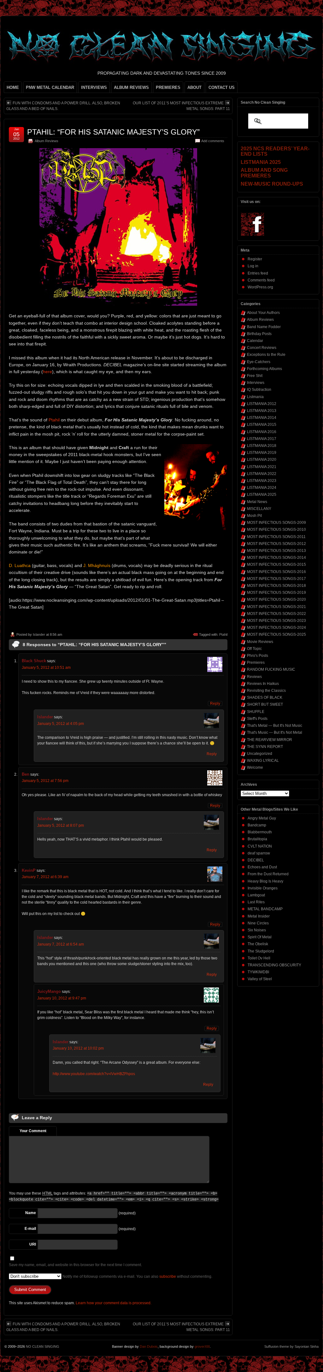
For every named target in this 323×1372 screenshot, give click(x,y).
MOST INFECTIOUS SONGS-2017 (276, 578)
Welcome (255, 767)
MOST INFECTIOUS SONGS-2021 (276, 607)
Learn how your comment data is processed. (113, 1303)
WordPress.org (260, 287)
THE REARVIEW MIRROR (269, 740)
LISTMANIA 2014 (261, 417)
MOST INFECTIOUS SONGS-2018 (276, 585)
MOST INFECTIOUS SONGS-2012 (276, 543)
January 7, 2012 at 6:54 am (60, 944)
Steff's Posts (257, 718)
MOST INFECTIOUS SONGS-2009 (276, 522)
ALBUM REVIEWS (131, 87)
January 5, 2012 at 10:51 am (46, 667)
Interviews (255, 382)
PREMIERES (168, 87)
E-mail (30, 1228)
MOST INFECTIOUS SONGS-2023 (276, 620)
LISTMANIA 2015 (261, 424)
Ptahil (54, 419)
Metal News (257, 502)
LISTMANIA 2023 (261, 480)
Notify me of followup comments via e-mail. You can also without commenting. (137, 1276)
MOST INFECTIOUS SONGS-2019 (276, 592)
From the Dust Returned (268, 874)
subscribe (167, 1276)
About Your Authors (263, 312)
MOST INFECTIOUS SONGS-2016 (276, 572)
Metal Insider (259, 916)
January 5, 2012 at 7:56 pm (45, 781)
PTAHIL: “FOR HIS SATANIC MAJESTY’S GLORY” (113, 132)
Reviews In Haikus (263, 683)
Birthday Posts (259, 334)
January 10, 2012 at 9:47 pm (61, 998)
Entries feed (258, 273)
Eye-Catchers (258, 362)
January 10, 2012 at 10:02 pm (78, 1048)
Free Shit (254, 375)
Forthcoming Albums (264, 369)
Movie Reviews (260, 642)
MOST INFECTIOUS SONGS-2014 (276, 557)
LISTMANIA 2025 (261, 494)
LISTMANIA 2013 (261, 410)
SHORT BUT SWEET (265, 704)
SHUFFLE (255, 711)
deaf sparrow (259, 853)
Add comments (212, 141)
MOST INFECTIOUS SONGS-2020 (276, 599)
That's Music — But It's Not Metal (274, 732)
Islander (39, 634)
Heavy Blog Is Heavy (265, 881)
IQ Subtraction (259, 389)
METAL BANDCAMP (265, 909)
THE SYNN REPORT (265, 746)
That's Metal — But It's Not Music (274, 725)
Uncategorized (259, 753)
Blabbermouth (260, 832)
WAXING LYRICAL (263, 760)
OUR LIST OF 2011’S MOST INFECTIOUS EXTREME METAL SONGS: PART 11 (181, 106)
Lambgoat (256, 895)
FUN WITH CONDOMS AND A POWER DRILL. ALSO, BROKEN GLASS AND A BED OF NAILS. (63, 106)
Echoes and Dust (262, 867)
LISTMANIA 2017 (261, 439)
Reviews (254, 676)
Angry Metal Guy (262, 818)
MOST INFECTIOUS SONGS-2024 (276, 627)
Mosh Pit (254, 515)
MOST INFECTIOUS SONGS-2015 (276, 564)
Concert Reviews (261, 347)
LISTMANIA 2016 (261, 432)
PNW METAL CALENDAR (50, 87)
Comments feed (261, 280)
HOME (13, 87)
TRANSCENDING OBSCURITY (274, 965)
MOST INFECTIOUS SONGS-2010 (276, 529)
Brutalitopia (257, 839)
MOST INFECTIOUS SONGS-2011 (276, 537)
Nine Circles (258, 923)
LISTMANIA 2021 (261, 467)
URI (32, 1244)
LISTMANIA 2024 (261, 487)
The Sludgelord (261, 951)
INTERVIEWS (94, 87)
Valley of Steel (260, 979)
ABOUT (194, 87)
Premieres (256, 662)
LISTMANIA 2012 (261, 404)
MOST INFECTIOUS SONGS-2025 (276, 634)
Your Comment (33, 1131)
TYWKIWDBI (258, 972)
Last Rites (256, 902)
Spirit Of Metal (260, 937)
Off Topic (254, 648)
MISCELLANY (259, 509)
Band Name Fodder (264, 327)
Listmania (255, 397)
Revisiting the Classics (266, 690)
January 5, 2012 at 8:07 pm (60, 825)
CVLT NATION (260, 846)
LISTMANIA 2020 (261, 459)
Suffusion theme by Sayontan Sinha (291, 1346)
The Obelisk (258, 944)
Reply (215, 703)
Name (30, 1213)
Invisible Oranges (263, 888)
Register (255, 259)
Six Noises (257, 930)
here (47, 371)
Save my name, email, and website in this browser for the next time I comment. (75, 1265)
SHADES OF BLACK (264, 697)
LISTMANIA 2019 (261, 452)
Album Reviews (46, 141)
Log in (253, 266)
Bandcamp (257, 825)
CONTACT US (221, 87)
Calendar (255, 341)
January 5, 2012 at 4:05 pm (60, 723)
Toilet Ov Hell (259, 958)
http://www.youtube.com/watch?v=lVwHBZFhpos (94, 1074)
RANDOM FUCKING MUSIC (271, 669)
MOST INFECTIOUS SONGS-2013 (276, 550)
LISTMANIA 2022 (261, 474)
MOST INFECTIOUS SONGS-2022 (276, 613)
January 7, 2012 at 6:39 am (45, 877)
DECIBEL (256, 860)
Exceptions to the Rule (266, 354)
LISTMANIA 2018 (261, 445)
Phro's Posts (257, 655)
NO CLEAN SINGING (42, 1346)
